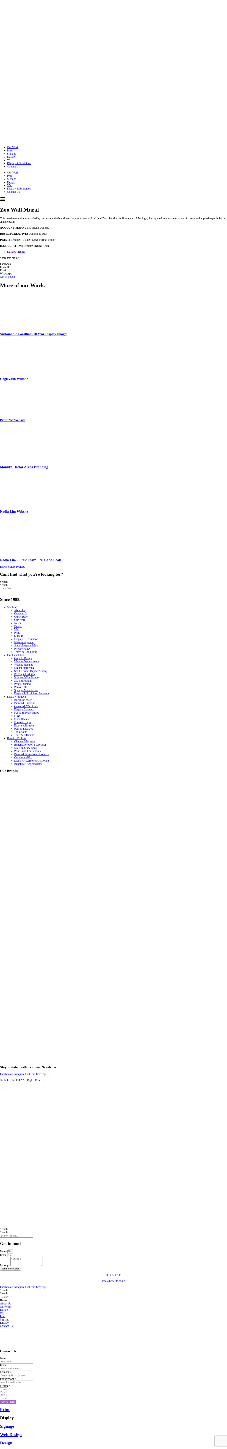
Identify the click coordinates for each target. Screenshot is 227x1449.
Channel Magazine (24, 741)
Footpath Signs (22, 722)
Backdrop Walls (23, 699)
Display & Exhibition (19, 163)
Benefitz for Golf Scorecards (30, 744)
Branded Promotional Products (31, 754)
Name (3, 1251)
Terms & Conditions (25, 651)
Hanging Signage (24, 725)
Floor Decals (21, 719)
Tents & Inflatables (24, 734)
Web (9, 160)
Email (3, 1254)
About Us (19, 610)
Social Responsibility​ (26, 645)
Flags (17, 715)
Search (4, 581)
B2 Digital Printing (24, 674)
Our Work (12, 147)
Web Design (11, 1434)
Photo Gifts (20, 687)
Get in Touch (8, 1401)
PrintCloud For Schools (27, 750)
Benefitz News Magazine (28, 763)
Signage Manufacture (26, 690)
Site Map (12, 607)
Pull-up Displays (23, 728)
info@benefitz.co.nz (113, 1280)
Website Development (26, 661)
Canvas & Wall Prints (26, 706)
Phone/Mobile (8, 1378)
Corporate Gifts (23, 757)
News (17, 623)
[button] (113, 264)
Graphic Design (23, 658)
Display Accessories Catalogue (31, 760)
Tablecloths (20, 731)
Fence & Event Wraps (26, 712)
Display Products (16, 696)
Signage (11, 153)
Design (11, 156)
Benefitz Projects (16, 738)
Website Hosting (23, 664)
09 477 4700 (113, 1274)
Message (5, 1265)
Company (5, 1371)
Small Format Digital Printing (30, 671)
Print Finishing (22, 683)
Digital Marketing (24, 667)
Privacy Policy (22, 648)
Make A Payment (24, 642)
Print (9, 150)
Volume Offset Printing (27, 677)
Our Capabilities (16, 655)
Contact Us (13, 166)
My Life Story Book (25, 747)
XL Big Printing (23, 680)
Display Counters (24, 709)
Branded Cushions (24, 703)
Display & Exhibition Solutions (31, 693)
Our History (21, 616)
